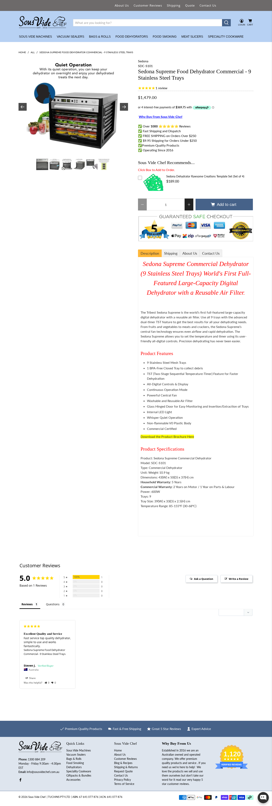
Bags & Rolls (100, 36)
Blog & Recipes (123, 763)
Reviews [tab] (27, 604)
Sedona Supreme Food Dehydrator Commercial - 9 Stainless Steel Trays (45, 652)
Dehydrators (74, 767)
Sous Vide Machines (35, 36)
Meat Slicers (192, 36)
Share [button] (32, 678)
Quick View (153, 191)
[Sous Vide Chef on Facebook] (20, 781)
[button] (47, 682)
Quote (190, 5)
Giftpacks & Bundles (78, 775)
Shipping (173, 5)
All (33, 52)
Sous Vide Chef (37, 796)
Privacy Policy (122, 779)
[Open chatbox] (263, 797)
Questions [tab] (53, 604)
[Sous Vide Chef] (43, 22)
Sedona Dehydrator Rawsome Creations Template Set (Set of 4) (205, 176)
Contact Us (208, 5)
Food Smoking (165, 36)
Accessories (73, 779)
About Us (122, 5)
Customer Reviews (148, 5)
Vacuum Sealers (70, 36)
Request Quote (123, 771)
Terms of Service (124, 783)
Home (22, 52)
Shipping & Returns (126, 767)
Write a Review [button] (238, 579)
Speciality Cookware (226, 36)
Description (150, 253)
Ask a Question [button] (203, 579)
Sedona (143, 61)
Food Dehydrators (131, 36)
